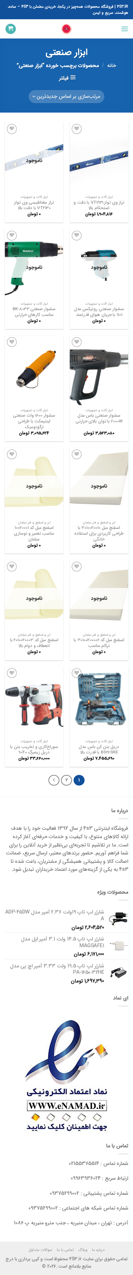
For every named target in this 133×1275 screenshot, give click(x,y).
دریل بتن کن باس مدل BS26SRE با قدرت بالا (99, 749)
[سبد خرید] (10, 29)
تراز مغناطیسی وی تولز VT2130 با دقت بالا (34, 205)
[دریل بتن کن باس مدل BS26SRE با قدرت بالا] (99, 701)
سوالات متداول (40, 1250)
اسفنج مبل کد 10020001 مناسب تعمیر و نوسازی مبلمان (34, 533)
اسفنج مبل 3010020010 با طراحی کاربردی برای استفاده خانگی (99, 533)
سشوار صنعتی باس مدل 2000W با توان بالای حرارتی (99, 418)
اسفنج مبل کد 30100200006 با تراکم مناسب (99, 643)
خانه (111, 66)
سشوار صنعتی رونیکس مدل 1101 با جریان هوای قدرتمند (99, 312)
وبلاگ (82, 1250)
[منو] (124, 29)
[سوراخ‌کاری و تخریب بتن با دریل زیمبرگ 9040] (34, 701)
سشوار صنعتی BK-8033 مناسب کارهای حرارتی (34, 312)
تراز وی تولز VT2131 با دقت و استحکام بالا (99, 205)
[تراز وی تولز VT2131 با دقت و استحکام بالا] (99, 157)
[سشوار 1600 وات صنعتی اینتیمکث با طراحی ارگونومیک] (34, 370)
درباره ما (98, 1250)
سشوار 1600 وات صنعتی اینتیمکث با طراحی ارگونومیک (34, 421)
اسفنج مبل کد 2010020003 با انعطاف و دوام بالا (34, 643)
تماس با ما (65, 1250)
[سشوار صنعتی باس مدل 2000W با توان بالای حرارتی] (99, 370)
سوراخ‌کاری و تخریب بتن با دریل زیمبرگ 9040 (34, 749)
